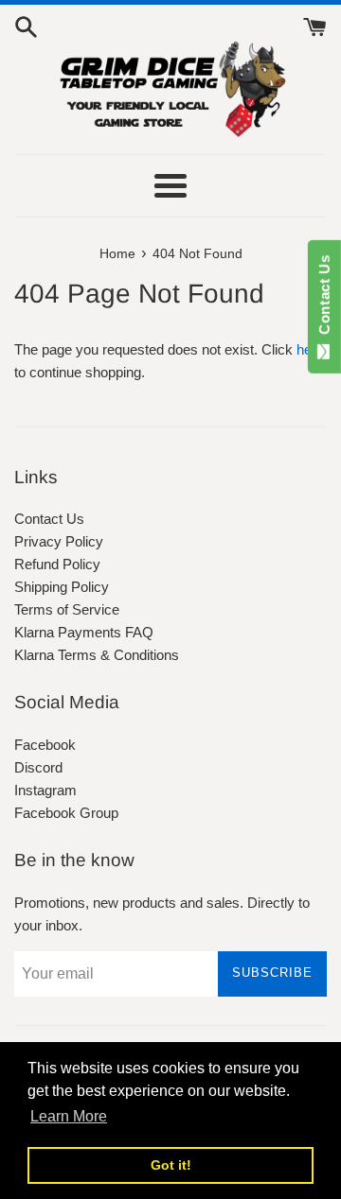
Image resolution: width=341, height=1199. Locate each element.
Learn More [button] (68, 1116)
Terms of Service (66, 609)
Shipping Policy (61, 587)
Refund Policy (57, 564)
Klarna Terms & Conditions (96, 655)
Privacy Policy (58, 541)
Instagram (45, 790)
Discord (38, 767)
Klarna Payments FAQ (83, 632)
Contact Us (49, 519)
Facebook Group (66, 813)
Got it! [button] (171, 1165)
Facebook (45, 745)
